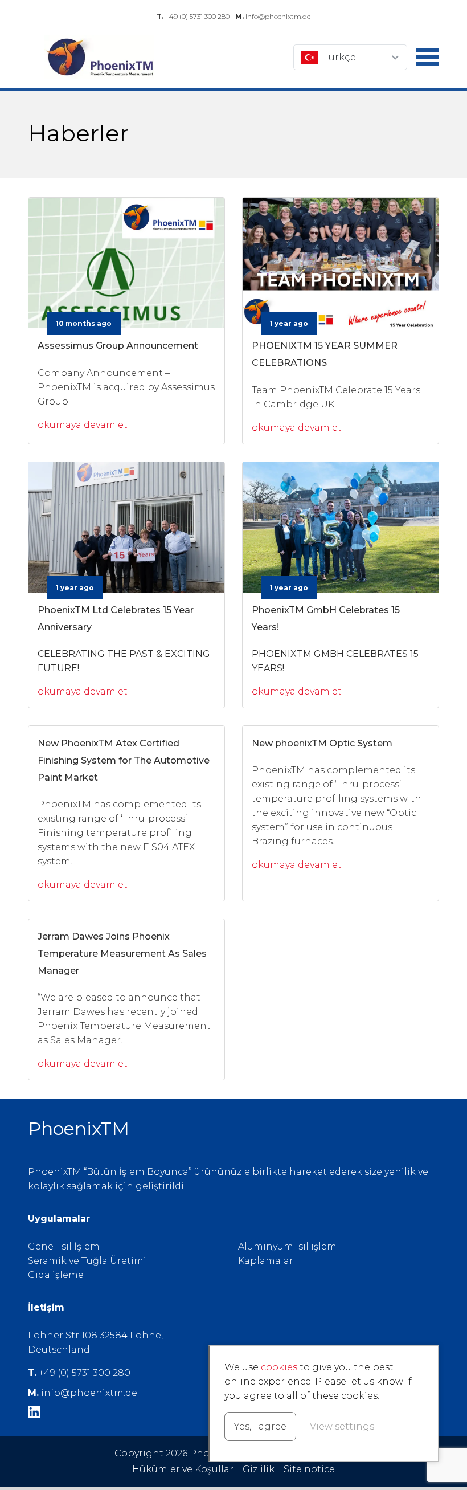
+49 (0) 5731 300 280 (193, 16)
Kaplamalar (265, 1260)
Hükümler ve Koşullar (182, 1469)
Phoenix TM (99, 57)
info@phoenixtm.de (272, 16)
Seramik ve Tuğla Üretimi (87, 1260)
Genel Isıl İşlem (64, 1246)
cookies (279, 1367)
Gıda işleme (56, 1274)
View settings (342, 1426)
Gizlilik (259, 1469)
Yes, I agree (260, 1426)
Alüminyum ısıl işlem (287, 1246)
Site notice (309, 1469)
